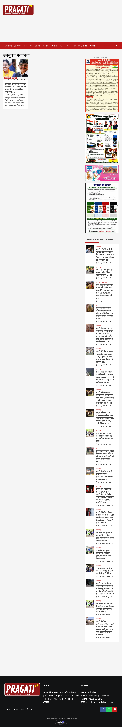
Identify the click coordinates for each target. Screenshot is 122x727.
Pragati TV (19, 95)
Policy (29, 709)
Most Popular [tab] (107, 239)
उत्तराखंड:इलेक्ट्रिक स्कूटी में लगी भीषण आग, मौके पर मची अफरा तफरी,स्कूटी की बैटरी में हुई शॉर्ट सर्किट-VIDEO (105, 456)
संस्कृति (66, 46)
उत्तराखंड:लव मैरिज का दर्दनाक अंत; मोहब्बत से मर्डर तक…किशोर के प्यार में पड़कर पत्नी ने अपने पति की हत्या (104, 313)
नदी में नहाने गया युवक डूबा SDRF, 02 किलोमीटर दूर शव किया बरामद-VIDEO (104, 272)
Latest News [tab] (92, 239)
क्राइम (48, 46)
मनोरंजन (55, 46)
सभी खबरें (92, 46)
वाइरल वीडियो (82, 46)
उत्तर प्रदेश (17, 46)
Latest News (18, 709)
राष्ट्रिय (25, 46)
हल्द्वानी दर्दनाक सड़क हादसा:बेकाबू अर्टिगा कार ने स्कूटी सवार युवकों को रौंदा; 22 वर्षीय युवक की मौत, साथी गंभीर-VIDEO (105, 417)
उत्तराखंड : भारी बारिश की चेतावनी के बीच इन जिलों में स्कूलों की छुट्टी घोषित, (104, 571)
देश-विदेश (33, 46)
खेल (61, 46)
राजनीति (41, 46)
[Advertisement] (82, 21)
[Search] (117, 45)
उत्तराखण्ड (8, 46)
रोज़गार (73, 46)
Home (7, 709)
